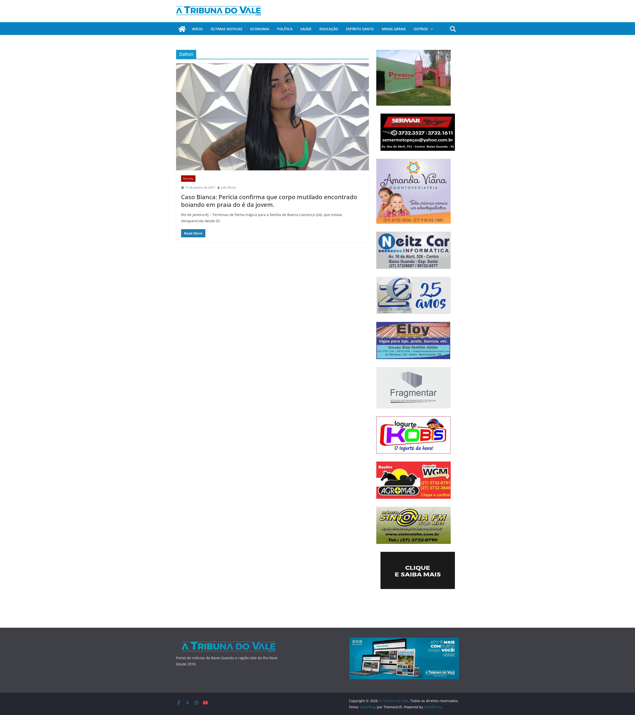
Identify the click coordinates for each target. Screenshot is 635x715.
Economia (259, 29)
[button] (430, 29)
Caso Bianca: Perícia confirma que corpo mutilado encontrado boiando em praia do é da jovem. (269, 201)
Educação (328, 29)
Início (197, 29)
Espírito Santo (360, 29)
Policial (188, 178)
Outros (421, 29)
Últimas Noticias (226, 29)
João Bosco (228, 187)
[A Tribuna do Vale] (182, 29)
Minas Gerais (394, 29)
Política (284, 29)
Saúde (306, 29)
